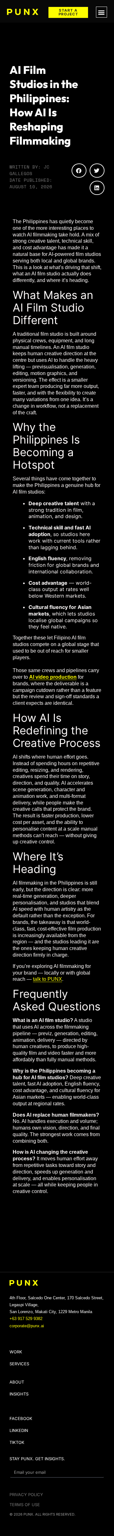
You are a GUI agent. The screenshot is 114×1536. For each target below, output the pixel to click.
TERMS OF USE (25, 1504)
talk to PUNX (47, 979)
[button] (101, 12)
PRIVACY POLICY (26, 1494)
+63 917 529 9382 (26, 1318)
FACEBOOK (21, 1418)
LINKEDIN (19, 1430)
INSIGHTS (19, 1393)
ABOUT (17, 1381)
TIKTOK (17, 1442)
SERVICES (19, 1363)
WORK (16, 1351)
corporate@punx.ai (27, 1325)
